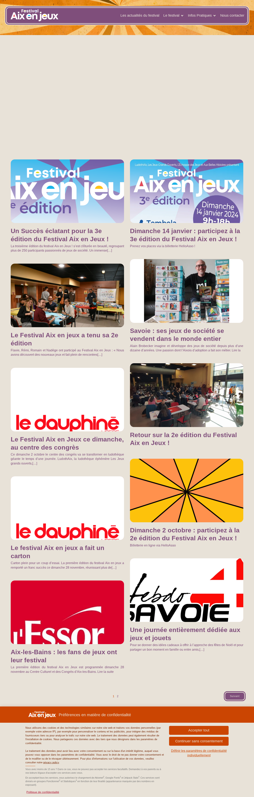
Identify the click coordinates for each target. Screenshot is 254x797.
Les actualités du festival (139, 15)
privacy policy (51, 762)
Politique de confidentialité (42, 792)
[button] (199, 741)
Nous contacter (232, 15)
